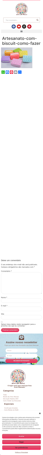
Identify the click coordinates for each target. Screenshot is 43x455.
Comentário (6, 271)
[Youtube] (19, 26)
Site (2, 314)
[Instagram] (24, 26)
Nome (4, 297)
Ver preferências (21, 448)
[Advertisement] (21, 167)
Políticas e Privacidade (21, 452)
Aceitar (21, 436)
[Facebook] (14, 26)
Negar (21, 442)
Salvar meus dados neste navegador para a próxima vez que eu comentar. (18, 325)
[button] (40, 413)
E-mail (4, 305)
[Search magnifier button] (37, 20)
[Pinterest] (29, 26)
